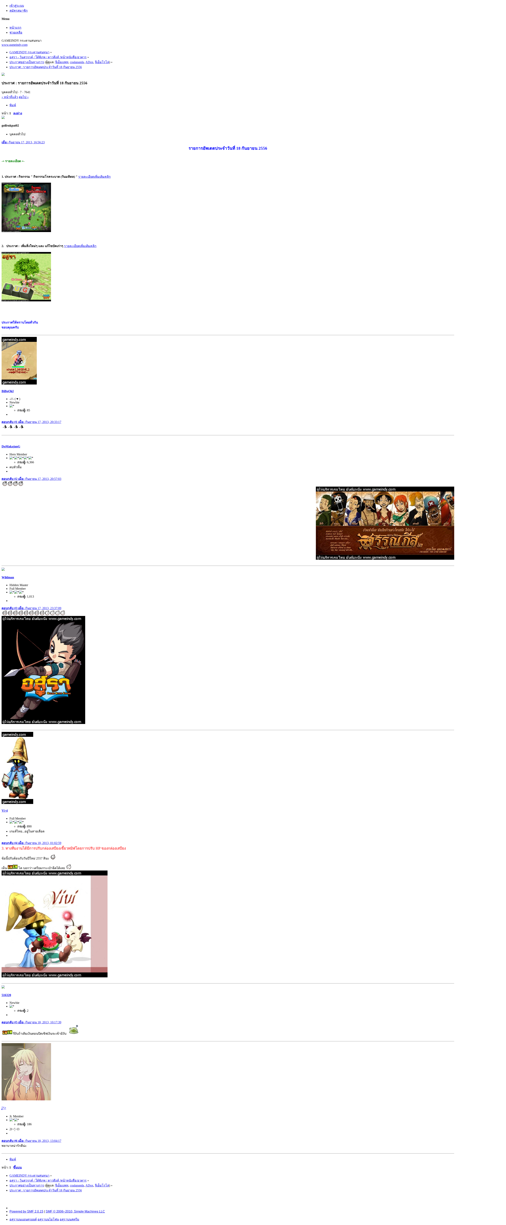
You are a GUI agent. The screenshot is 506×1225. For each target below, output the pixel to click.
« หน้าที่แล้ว (10, 97)
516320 (6, 995)
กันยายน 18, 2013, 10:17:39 (31, 1022)
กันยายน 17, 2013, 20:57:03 (31, 478)
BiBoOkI (8, 391)
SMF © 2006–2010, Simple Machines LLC (75, 1211)
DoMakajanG (11, 446)
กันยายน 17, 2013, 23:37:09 (31, 608)
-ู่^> (4, 1107)
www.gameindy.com (14, 44)
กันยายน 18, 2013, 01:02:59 (31, 843)
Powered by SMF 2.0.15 (26, 1211)
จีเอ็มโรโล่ (102, 62)
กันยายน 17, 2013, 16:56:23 (23, 142)
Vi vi (5, 810)
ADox (89, 62)
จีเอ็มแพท (61, 62)
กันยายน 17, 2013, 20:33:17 (31, 422)
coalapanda (77, 62)
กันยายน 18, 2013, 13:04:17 (31, 1140)
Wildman (8, 577)
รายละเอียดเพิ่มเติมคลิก (94, 176)
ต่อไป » (24, 97)
